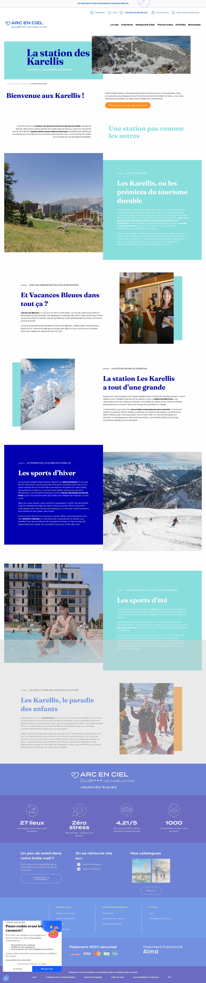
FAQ (151, 913)
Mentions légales (93, 977)
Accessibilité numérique (146, 977)
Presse (59, 924)
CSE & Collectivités (65, 919)
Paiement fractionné (163, 947)
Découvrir (151, 891)
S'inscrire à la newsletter (41, 878)
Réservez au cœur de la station (128, 105)
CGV (34, 977)
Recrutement (63, 929)
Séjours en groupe (65, 913)
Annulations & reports (113, 919)
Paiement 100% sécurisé (93, 947)
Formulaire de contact (160, 919)
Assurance (107, 913)
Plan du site (117, 977)
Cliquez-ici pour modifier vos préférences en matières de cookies (103, 972)
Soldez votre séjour (112, 924)
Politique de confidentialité (60, 977)
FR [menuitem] (169, 977)
